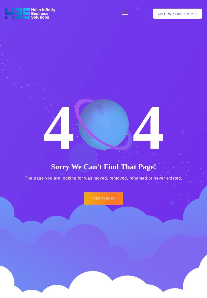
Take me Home (103, 198)
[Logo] (30, 14)
